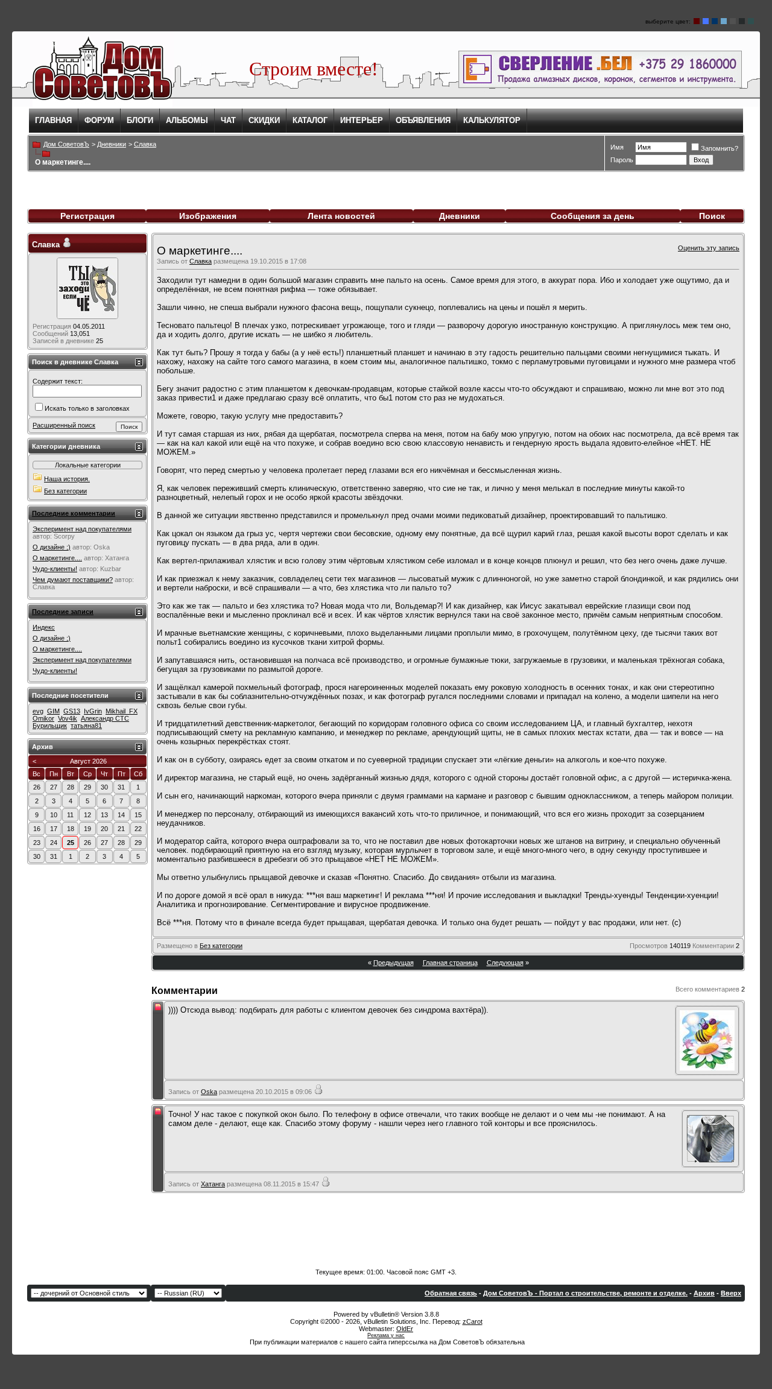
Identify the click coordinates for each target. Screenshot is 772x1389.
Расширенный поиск (64, 425)
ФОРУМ (99, 120)
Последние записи (62, 611)
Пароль (621, 159)
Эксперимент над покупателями (82, 529)
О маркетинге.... (57, 558)
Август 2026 (88, 761)
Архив (704, 1293)
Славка (200, 261)
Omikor (43, 718)
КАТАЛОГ (310, 120)
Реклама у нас (386, 1335)
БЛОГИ (140, 120)
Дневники (459, 216)
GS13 (71, 711)
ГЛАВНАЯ (53, 120)
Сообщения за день (592, 216)
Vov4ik (67, 718)
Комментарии (713, 945)
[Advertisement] (386, 1232)
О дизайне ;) (52, 547)
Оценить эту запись (708, 248)
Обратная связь (451, 1293)
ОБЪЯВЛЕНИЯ (423, 120)
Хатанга (213, 1184)
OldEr (404, 1328)
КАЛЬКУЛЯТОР (491, 120)
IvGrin (93, 711)
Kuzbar (110, 568)
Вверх (731, 1293)
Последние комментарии (73, 513)
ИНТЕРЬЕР (361, 120)
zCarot (472, 1321)
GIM (53, 711)
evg (38, 711)
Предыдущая (393, 962)
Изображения (207, 216)
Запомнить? (719, 148)
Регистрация (87, 216)
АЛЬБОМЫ (187, 120)
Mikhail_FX (122, 711)
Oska (209, 1091)
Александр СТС (105, 718)
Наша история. (67, 479)
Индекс (44, 627)
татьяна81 (86, 725)
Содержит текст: (58, 381)
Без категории (221, 945)
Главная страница (450, 962)
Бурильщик (50, 725)
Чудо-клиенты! (55, 568)
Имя (617, 147)
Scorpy (64, 536)
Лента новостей (341, 216)
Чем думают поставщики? (73, 579)
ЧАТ (228, 120)
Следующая (505, 962)
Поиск (712, 216)
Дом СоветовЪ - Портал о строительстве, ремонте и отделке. (585, 1293)
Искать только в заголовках (87, 408)
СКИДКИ (264, 120)
